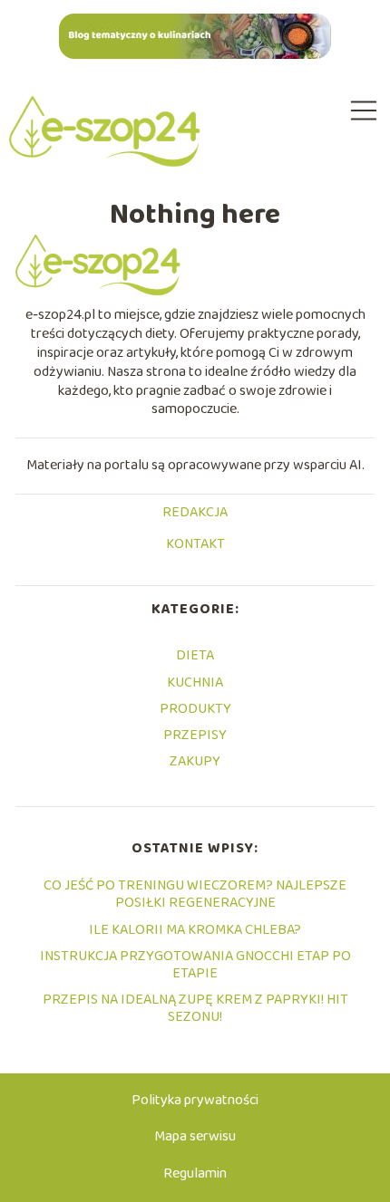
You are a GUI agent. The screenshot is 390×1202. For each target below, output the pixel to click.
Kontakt (195, 545)
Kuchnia (195, 682)
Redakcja (195, 514)
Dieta (195, 655)
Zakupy (195, 761)
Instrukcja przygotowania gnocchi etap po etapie (195, 965)
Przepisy (195, 735)
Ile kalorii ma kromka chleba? (195, 929)
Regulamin (195, 1173)
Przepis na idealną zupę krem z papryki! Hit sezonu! (195, 1008)
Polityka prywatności (195, 1100)
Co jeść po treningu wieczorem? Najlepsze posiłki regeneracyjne (195, 894)
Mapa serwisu (195, 1136)
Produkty (195, 708)
